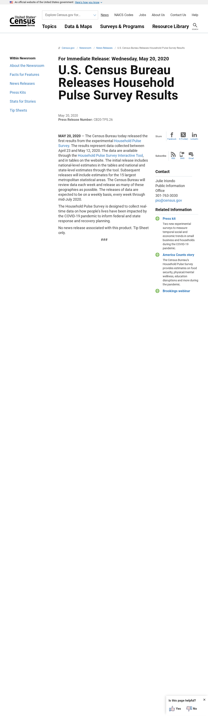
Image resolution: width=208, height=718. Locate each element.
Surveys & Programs (122, 26)
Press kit (169, 219)
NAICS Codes (123, 15)
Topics (49, 26)
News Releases (104, 48)
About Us (158, 15)
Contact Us (178, 15)
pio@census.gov (168, 200)
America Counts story (178, 255)
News (105, 15)
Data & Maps (78, 26)
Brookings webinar (176, 291)
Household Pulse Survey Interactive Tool (110, 155)
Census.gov (68, 48)
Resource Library (170, 26)
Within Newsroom (23, 58)
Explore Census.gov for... (62, 15)
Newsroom (85, 48)
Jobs (142, 15)
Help (195, 15)
